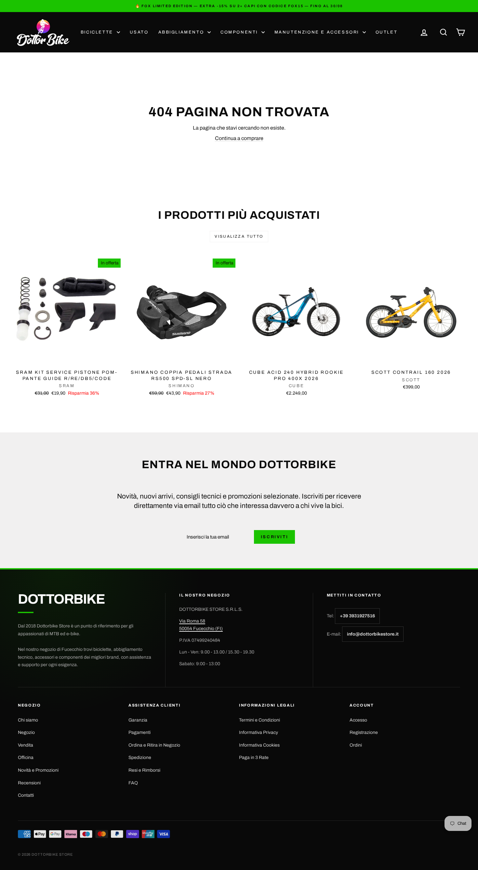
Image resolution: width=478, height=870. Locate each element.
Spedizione (139, 757)
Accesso (358, 720)
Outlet (387, 32)
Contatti (26, 795)
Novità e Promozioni (38, 770)
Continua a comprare (239, 138)
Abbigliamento (182, 32)
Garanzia (137, 720)
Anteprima (67, 359)
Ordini (356, 745)
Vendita (25, 745)
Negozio (26, 732)
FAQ (133, 782)
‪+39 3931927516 (357, 615)
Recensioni (29, 782)
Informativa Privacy (258, 732)
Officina (25, 757)
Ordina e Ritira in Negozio (154, 745)
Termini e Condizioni (259, 720)
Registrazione (364, 732)
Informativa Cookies (259, 745)
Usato (139, 32)
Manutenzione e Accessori (317, 32)
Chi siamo (28, 720)
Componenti (240, 32)
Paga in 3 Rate (254, 757)
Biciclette (98, 32)
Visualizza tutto (239, 236)
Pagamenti (139, 732)
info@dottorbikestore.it (373, 634)
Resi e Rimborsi (144, 770)
